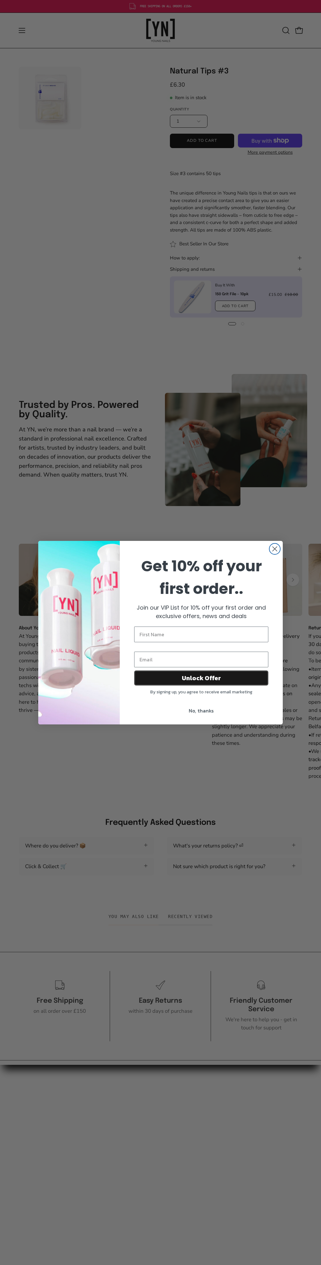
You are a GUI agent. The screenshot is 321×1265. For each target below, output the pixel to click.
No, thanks (201, 710)
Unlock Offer (201, 678)
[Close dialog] (274, 548)
